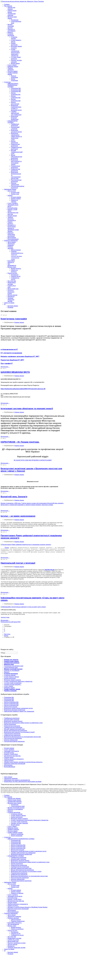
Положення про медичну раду (13, 666)
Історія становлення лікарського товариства (18, 681)
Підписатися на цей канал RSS (11, 622)
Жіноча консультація (15, 103)
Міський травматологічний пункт (16, 152)
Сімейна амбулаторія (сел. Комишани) (16, 113)
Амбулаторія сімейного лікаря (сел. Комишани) (19, 711)
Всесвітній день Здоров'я (14, 496)
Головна (6, 4)
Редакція (10, 307)
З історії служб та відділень (12, 683)
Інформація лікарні (10, 189)
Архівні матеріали (14, 43)
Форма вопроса (16, 268)
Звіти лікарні (12, 242)
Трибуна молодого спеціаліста (14, 759)
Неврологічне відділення (15, 145)
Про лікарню (8, 6)
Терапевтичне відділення (15, 166)
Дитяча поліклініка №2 (15, 96)
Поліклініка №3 (16, 91)
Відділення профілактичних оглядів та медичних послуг (16, 108)
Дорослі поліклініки (14, 76)
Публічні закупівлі (10, 247)
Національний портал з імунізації (18, 563)
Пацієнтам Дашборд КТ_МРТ (12, 360)
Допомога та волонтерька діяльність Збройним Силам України (13, 228)
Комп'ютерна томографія (14, 319)
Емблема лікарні (13, 66)
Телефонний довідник (12, 14)
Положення (14, 20)
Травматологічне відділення (16, 148)
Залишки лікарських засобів (11, 299)
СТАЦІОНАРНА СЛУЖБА (13, 121)
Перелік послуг (16, 276)
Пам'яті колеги (8, 760)
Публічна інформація (11, 240)
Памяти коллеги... (11, 222)
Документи (11, 296)
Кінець (6, 635)
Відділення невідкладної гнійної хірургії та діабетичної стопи (16, 136)
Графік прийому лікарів (12, 689)
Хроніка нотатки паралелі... (12, 684)
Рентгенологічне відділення (16, 180)
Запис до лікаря (9, 302)
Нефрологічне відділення (15, 169)
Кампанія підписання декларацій (11, 234)
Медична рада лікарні (14, 803)
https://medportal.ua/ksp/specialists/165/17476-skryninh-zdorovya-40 (23, 389)
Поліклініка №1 (16, 88)
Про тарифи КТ (7, 363)
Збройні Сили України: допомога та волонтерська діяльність (23, 762)
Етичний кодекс (12, 208)
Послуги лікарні (13, 71)
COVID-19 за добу (13, 940)
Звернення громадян (11, 244)
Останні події (15, 192)
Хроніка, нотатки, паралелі (16, 61)
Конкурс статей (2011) (11, 754)
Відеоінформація (13, 239)
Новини (10, 195)
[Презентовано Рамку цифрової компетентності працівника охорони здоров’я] (26, 544)
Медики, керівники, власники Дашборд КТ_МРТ (20, 356)
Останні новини (16, 197)
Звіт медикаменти (12, 264)
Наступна (7, 634)
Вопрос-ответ (12, 267)
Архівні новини (16, 198)
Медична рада (9, 664)
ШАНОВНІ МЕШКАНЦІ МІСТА (15, 372)
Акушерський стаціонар (15, 127)
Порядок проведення (17, 255)
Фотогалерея (12, 237)
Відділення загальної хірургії (16, 131)
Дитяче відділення (14, 141)
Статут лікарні (12, 65)
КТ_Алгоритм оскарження (11, 353)
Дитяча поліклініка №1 (15, 93)
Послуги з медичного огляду (11, 292)
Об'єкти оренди (12, 295)
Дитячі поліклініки (14, 79)
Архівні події (15, 194)
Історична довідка (14, 37)
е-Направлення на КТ (9, 349)
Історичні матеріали (11, 34)
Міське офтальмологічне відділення (16, 156)
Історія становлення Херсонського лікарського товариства (15, 52)
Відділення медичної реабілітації (14, 118)
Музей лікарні (15, 63)
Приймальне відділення (15, 124)
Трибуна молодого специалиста (12, 219)
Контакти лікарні (13, 306)
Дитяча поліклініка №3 (15, 99)
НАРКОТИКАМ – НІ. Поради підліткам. (20, 442)
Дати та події (12, 191)
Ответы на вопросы (14, 270)
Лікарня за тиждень (14, 200)
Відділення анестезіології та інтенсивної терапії (16, 162)
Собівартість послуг (15, 278)
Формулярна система (12, 283)
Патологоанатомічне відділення (17, 186)
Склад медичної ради (11, 667)
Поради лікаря (12, 215)
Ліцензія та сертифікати (11, 30)
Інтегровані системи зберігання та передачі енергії (27, 408)
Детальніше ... (5, 366)
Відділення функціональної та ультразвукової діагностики (22, 736)
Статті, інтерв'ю (9, 749)
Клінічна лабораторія (15, 183)
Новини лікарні (19, 322)
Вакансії (10, 32)
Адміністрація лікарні (11, 661)
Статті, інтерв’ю (13, 203)
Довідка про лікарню (11, 8)
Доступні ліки (12, 281)
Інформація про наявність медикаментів (17, 780)
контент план (5, 617)
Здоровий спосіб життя (11, 751)
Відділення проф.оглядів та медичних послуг (18, 708)
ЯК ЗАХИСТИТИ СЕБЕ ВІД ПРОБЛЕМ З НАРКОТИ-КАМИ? (33, 460)
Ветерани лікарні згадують (16, 47)
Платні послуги (12, 273)
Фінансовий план (13, 288)
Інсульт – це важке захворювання (18, 516)
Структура (7, 82)
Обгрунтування (16, 250)
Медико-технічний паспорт (11, 26)
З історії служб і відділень (16, 57)
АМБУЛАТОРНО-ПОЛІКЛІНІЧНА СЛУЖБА (13, 85)
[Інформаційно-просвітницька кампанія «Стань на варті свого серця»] (23, 607)
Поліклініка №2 (16, 90)
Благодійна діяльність (11, 261)
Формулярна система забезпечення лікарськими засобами (22, 781)
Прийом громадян (11, 68)
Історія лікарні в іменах (11, 676)
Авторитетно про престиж (12, 756)
